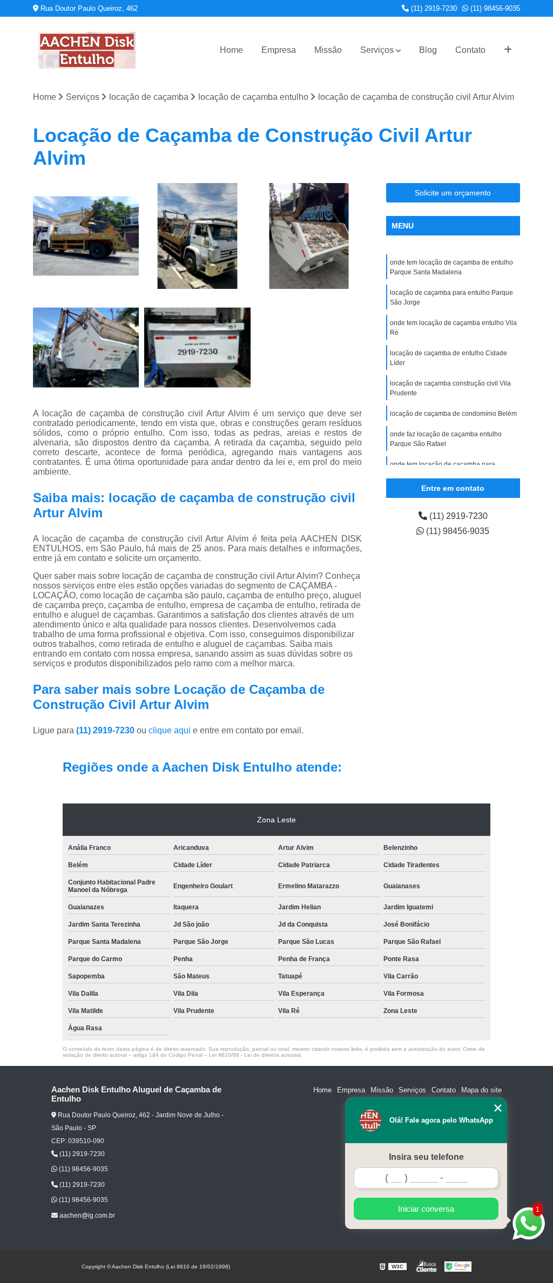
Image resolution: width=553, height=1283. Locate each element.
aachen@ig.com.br (86, 1215)
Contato (470, 50)
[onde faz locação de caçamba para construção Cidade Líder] (86, 347)
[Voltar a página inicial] (87, 50)
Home (231, 50)
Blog (428, 50)
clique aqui (170, 730)
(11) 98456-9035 (494, 8)
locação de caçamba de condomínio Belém (453, 413)
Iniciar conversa (426, 1208)
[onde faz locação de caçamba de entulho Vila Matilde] (197, 236)
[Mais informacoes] (508, 50)
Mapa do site (481, 1090)
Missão (328, 50)
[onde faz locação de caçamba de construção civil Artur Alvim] (309, 236)
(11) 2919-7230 (433, 8)
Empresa (278, 50)
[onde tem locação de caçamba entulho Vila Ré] (86, 236)
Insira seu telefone (426, 1157)
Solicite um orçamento (453, 192)
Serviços (377, 50)
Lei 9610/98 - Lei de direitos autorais (255, 1055)
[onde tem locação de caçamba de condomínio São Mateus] (197, 347)
